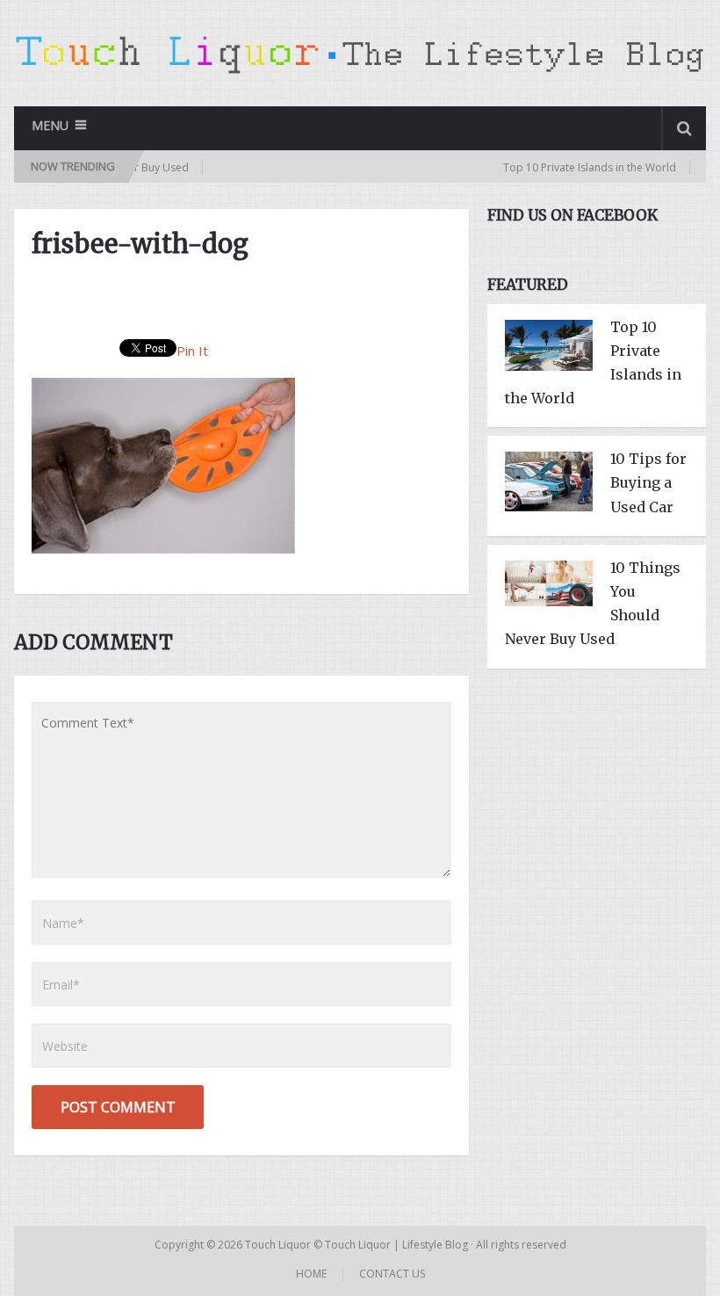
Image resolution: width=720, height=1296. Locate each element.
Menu (50, 125)
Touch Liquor (279, 1244)
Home (311, 1273)
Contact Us (392, 1273)
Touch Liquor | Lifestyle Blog (396, 1244)
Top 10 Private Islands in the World (563, 167)
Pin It (192, 350)
